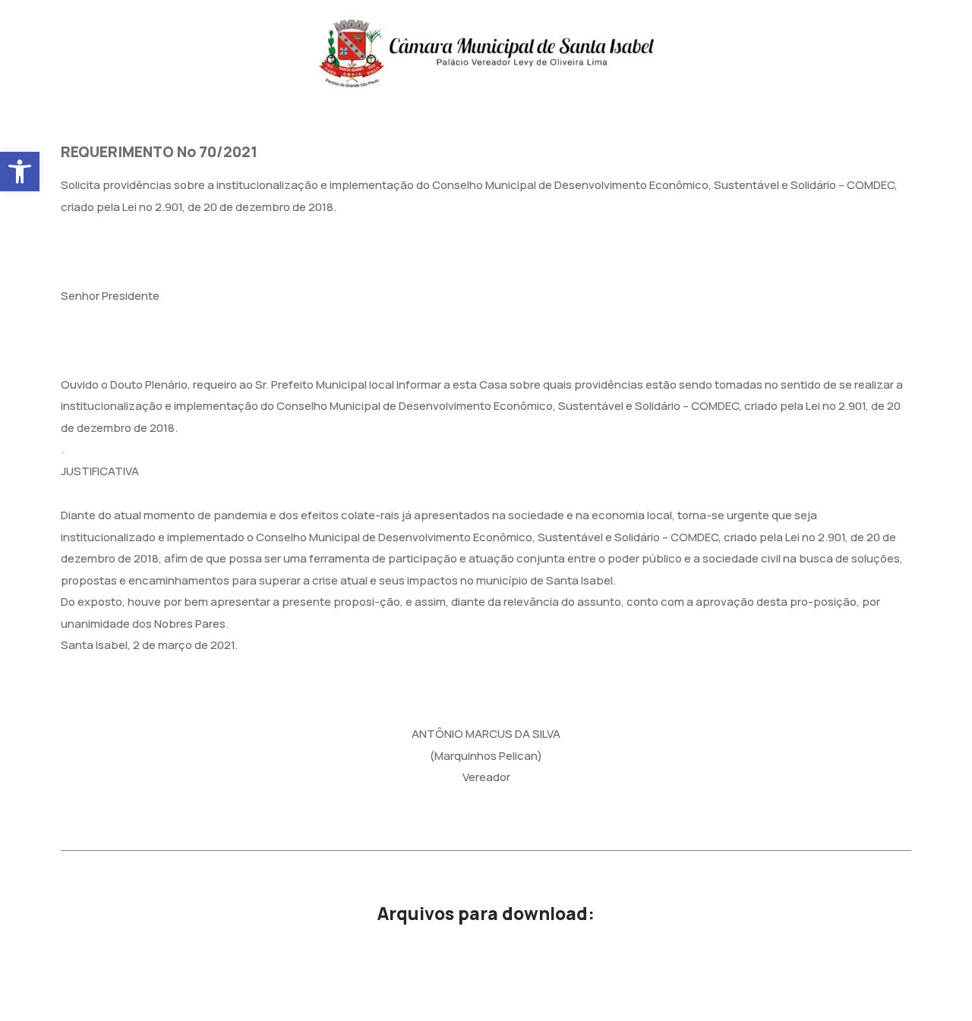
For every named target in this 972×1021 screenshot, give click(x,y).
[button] (19, 171)
